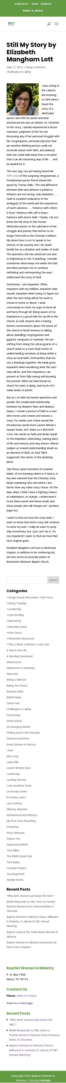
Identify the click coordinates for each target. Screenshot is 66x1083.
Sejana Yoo (13, 838)
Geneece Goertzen (18, 738)
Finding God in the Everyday (23, 732)
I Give (10, 750)
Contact (22, 4)
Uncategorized (15, 874)
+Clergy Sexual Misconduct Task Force (30, 597)
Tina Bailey (13, 862)
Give (35, 4)
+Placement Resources (20, 638)
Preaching (13, 826)
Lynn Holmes (14, 803)
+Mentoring (14, 620)
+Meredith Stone (17, 626)
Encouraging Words (18, 726)
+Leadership (14, 609)
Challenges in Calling (19, 71)
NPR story (13, 175)
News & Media (33, 10)
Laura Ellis (13, 762)
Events (46, 4)
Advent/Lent (14, 662)
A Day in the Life (16, 650)
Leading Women (16, 779)
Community (14, 715)
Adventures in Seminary (21, 668)
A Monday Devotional (20, 656)
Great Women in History (21, 744)
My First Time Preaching (21, 821)
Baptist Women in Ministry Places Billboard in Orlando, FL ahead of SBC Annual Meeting (32, 921)
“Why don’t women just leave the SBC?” (30, 896)
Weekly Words (15, 879)
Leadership (13, 774)
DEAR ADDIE (14, 721)
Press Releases (16, 832)
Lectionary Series (17, 791)
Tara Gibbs (13, 850)
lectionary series (16, 797)
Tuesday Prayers (16, 868)
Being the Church (17, 685)
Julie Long (12, 756)
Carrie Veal (13, 703)
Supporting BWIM (17, 844)
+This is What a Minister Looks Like (28, 644)
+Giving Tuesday (16, 603)
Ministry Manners (17, 809)
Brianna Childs (15, 691)
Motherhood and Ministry (22, 815)
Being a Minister (35, 67)
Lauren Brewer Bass (19, 768)
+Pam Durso (14, 632)
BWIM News (14, 697)
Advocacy (12, 673)
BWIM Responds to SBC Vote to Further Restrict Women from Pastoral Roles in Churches (31, 906)
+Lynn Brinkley (15, 615)
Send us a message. (20, 1003)
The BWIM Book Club (19, 856)
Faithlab (44, 1080)
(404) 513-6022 (26, 995)
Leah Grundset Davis (19, 785)
